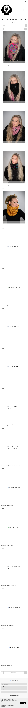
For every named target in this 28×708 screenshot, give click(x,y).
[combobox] (14, 25)
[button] (14, 684)
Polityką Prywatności (5, 700)
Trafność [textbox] (3, 25)
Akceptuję (23, 703)
